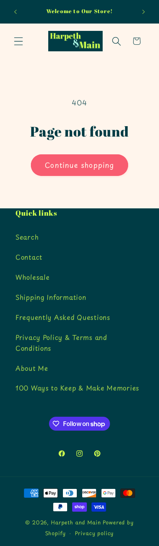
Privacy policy (94, 533)
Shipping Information (50, 297)
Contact (28, 257)
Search (27, 237)
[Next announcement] (143, 11)
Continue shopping (79, 165)
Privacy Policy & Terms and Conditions (61, 342)
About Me (31, 368)
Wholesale (32, 277)
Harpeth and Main (76, 522)
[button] (18, 41)
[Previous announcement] (15, 11)
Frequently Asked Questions (62, 317)
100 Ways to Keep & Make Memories (77, 388)
